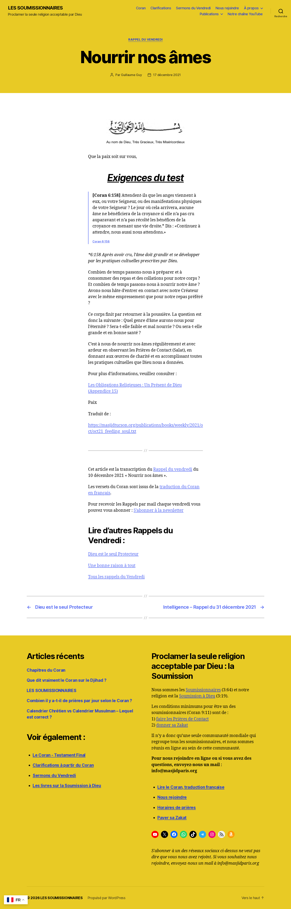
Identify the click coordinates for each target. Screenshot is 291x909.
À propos (251, 8)
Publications (209, 14)
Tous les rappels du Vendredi (116, 577)
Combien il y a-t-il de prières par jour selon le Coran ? (79, 700)
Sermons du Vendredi (193, 8)
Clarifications (160, 8)
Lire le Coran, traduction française (190, 787)
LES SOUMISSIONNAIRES (35, 8)
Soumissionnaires (203, 690)
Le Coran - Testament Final (59, 755)
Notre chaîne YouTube (245, 14)
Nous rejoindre (227, 8)
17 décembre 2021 (167, 75)
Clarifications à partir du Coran (63, 765)
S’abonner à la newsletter (159, 510)
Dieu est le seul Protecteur (113, 554)
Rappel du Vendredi (145, 39)
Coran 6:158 (101, 241)
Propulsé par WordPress (106, 898)
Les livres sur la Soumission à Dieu (67, 785)
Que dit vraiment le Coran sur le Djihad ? (67, 680)
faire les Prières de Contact (182, 719)
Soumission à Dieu (197, 696)
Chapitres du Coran (46, 670)
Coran (141, 8)
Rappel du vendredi (172, 469)
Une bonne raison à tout (111, 565)
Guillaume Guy (131, 75)
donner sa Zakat (172, 725)
